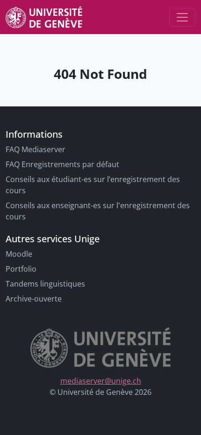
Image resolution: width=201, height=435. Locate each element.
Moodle (19, 254)
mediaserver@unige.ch (100, 381)
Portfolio (21, 269)
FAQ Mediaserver (35, 149)
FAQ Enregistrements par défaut (62, 164)
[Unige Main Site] (44, 17)
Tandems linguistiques (45, 284)
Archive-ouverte (34, 299)
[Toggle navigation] (182, 17)
